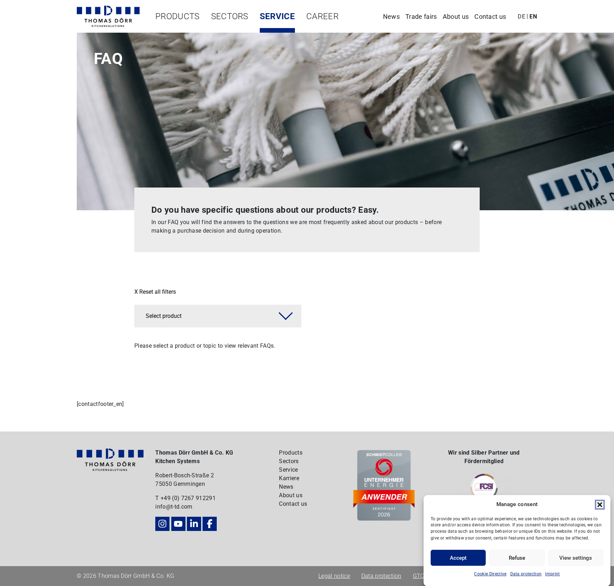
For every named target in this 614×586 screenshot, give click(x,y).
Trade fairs (421, 16)
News (391, 16)
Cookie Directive (490, 573)
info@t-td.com (173, 506)
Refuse (517, 558)
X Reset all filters (155, 291)
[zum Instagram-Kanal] (162, 524)
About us (456, 16)
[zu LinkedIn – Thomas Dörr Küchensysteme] (194, 524)
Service (277, 16)
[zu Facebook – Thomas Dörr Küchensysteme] (210, 524)
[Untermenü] (175, 30)
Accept (458, 558)
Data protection (526, 573)
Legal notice (334, 576)
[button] (599, 504)
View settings (575, 558)
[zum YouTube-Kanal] (178, 524)
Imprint (552, 573)
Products (177, 16)
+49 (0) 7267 (178, 498)
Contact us (490, 16)
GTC (418, 576)
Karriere (289, 478)
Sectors (229, 16)
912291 (206, 498)
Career (322, 16)
